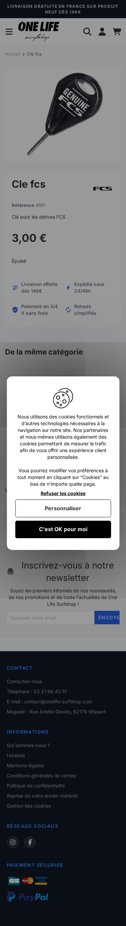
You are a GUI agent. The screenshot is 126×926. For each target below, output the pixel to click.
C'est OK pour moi (63, 529)
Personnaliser (63, 508)
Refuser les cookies (63, 493)
